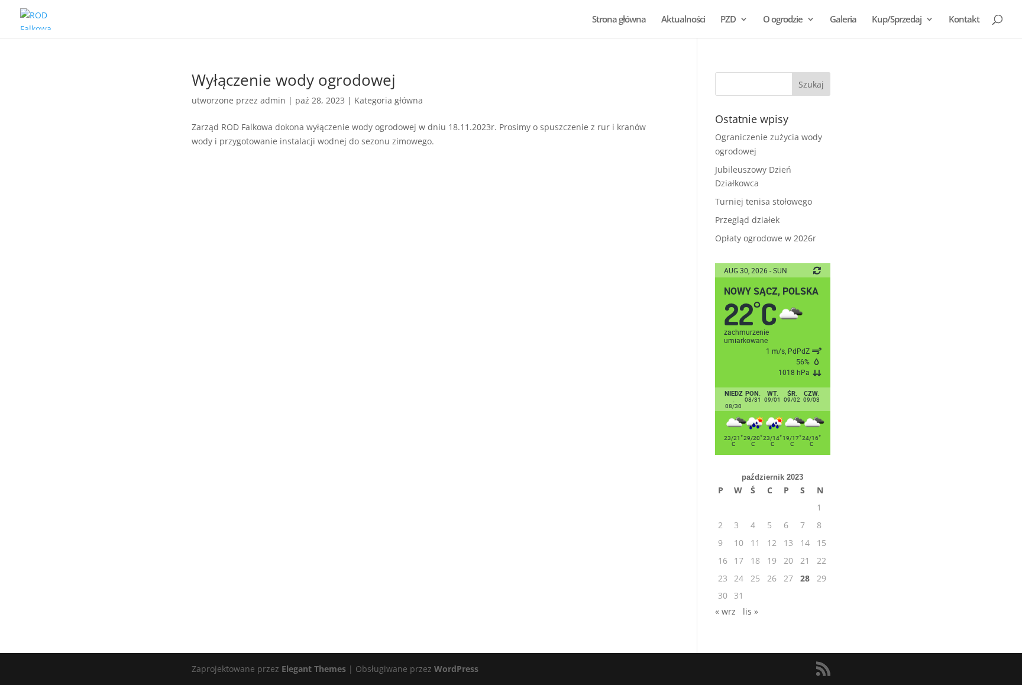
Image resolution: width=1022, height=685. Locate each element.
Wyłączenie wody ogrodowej (294, 80)
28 (805, 578)
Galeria (843, 20)
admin (273, 100)
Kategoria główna (388, 100)
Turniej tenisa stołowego (763, 201)
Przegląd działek (747, 219)
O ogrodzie (783, 20)
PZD (728, 20)
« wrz (725, 611)
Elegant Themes (314, 668)
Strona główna (619, 20)
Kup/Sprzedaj (896, 20)
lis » (750, 611)
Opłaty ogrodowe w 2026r (765, 238)
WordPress (456, 668)
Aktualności (683, 20)
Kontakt (964, 20)
